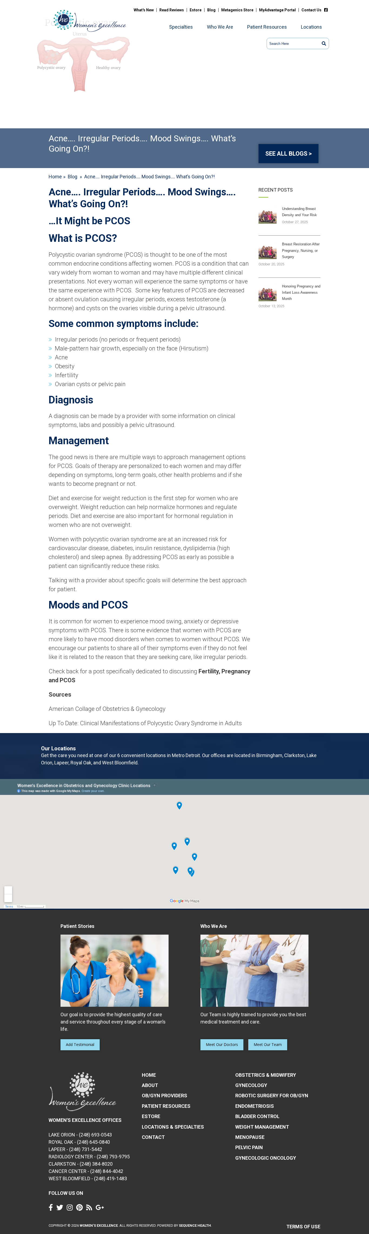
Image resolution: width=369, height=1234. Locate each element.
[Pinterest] (80, 1209)
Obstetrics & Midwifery (265, 1075)
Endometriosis (254, 1106)
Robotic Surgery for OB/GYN (271, 1095)
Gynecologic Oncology (265, 1158)
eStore (151, 1116)
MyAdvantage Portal (277, 10)
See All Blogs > (288, 153)
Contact (153, 1137)
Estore (196, 10)
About (150, 1085)
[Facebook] (327, 10)
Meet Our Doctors (222, 1044)
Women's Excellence (99, 1225)
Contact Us (311, 10)
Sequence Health (195, 1225)
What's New (144, 10)
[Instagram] (71, 1209)
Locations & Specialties (173, 1127)
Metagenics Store (237, 10)
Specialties (181, 27)
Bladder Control (257, 1116)
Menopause (249, 1137)
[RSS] (90, 1209)
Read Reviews (171, 10)
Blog (211, 10)
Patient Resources (267, 27)
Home (55, 176)
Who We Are (220, 27)
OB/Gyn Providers (164, 1095)
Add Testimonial (80, 1044)
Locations (311, 27)
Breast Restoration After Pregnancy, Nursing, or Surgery (301, 250)
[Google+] (101, 1209)
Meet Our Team (268, 1044)
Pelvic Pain (249, 1147)
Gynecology (251, 1085)
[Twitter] (61, 1209)
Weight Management (262, 1127)
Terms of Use (303, 1226)
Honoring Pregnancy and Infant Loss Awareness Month (301, 292)
